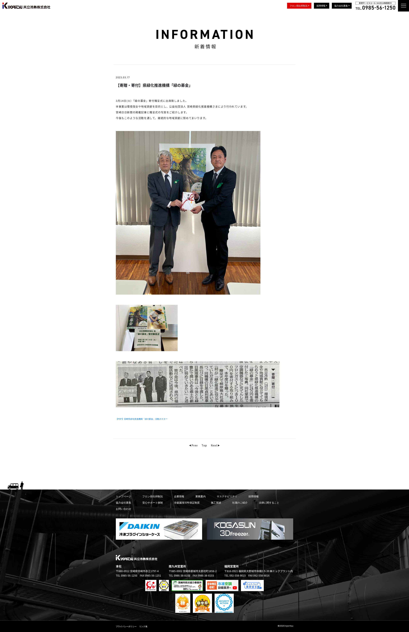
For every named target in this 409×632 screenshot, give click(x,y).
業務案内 (200, 496)
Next (214, 445)
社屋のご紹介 (240, 502)
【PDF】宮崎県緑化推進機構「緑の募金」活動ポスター (142, 419)
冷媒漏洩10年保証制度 (187, 502)
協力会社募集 (341, 5)
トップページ (123, 496)
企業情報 (179, 496)
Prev (195, 445)
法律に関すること (269, 502)
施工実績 (216, 502)
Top (204, 445)
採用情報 (320, 5)
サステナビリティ (227, 496)
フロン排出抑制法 (299, 5)
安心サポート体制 (152, 502)
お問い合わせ (123, 508)
